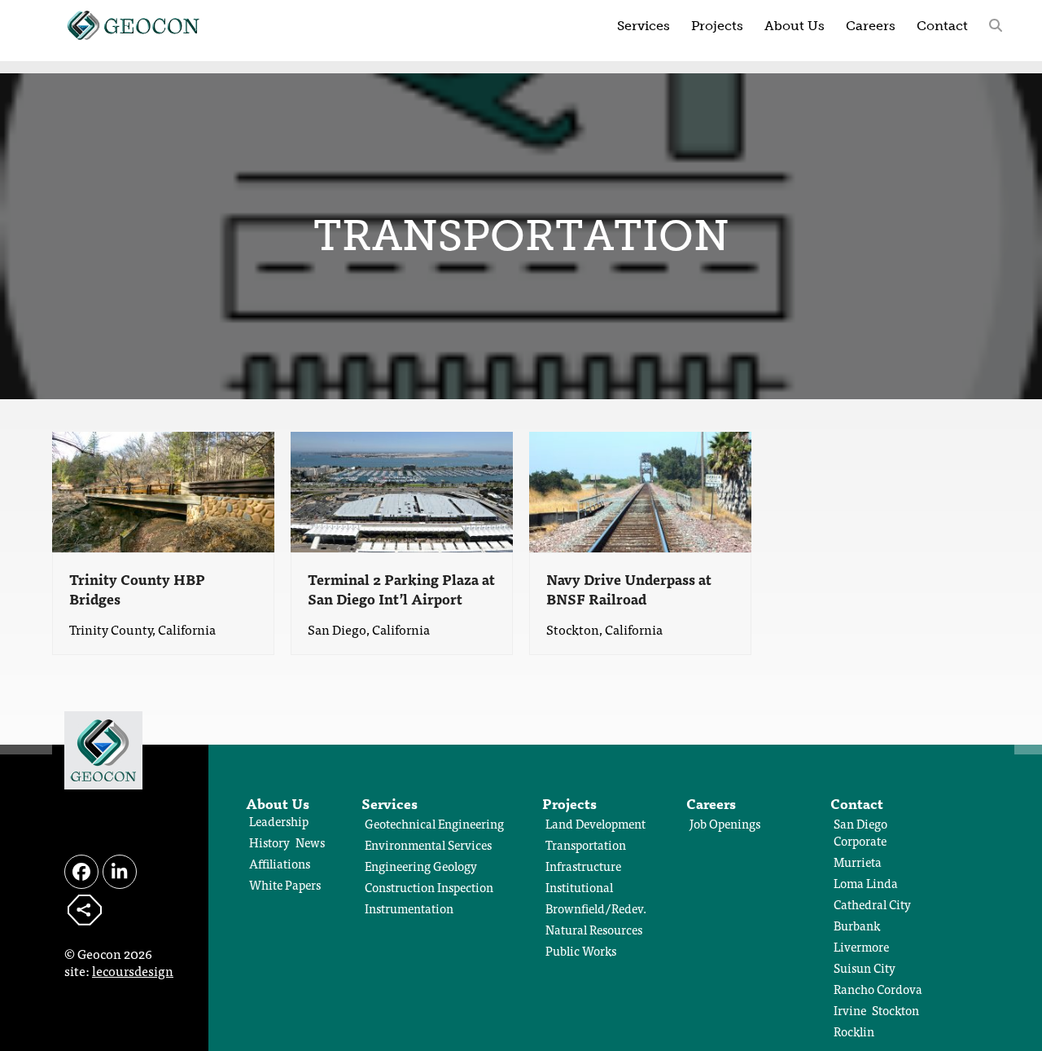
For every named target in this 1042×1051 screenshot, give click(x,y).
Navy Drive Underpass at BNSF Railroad (628, 588)
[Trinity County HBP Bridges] (163, 489)
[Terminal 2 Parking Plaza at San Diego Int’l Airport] (402, 489)
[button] (995, 24)
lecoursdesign (132, 970)
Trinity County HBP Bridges (137, 588)
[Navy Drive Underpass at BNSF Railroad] (640, 489)
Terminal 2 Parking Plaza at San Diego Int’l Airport (401, 588)
